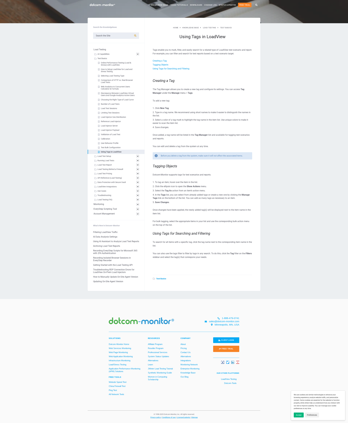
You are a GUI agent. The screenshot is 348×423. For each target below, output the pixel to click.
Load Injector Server (109, 126)
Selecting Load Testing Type (112, 76)
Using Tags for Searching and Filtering (171, 68)
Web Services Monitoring (120, 348)
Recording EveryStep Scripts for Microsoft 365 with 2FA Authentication (115, 251)
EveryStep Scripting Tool (105, 209)
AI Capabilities (103, 54)
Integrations (186, 360)
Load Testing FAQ (104, 200)
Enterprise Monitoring (190, 368)
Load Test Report (104, 165)
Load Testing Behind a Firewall (110, 169)
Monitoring (99, 204)
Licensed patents (183, 417)
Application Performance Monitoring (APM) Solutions (124, 369)
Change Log (210, 5)
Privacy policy (155, 417)
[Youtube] (237, 362)
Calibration (105, 139)
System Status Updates (158, 356)
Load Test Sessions (109, 108)
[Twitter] (227, 362)
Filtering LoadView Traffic (105, 232)
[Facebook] (222, 362)
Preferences (312, 415)
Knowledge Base (159, 5)
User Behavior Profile (109, 143)
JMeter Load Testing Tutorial (160, 368)
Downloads (196, 5)
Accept (299, 415)
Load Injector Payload (110, 130)
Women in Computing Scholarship (157, 378)
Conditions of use (169, 417)
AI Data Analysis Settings (105, 236)
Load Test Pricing (104, 173)
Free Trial (244, 5)
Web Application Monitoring (121, 356)
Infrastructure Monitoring (119, 360)
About (183, 344)
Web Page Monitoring (118, 352)
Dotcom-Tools (230, 383)
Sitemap (194, 417)
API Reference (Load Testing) (109, 178)
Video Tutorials (179, 5)
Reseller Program (156, 348)
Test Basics (161, 279)
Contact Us (186, 352)
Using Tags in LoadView (111, 152)
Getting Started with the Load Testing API (113, 265)
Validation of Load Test (110, 134)
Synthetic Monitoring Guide (160, 373)
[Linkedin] (232, 362)
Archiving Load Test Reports (106, 246)
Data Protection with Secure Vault (111, 182)
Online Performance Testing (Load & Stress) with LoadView (116, 64)
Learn (150, 364)
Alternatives (153, 360)
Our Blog (184, 377)
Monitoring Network (189, 364)
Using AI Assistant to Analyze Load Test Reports (116, 241)
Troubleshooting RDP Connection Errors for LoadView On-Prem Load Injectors (113, 270)
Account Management (104, 213)
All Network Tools (116, 394)
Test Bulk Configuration (111, 147)
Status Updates (227, 5)
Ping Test (113, 390)
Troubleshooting (104, 195)
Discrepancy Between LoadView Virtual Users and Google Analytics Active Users (118, 94)
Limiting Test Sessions (110, 113)
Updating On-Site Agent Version (108, 281)
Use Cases (101, 191)
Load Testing (100, 49)
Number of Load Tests (110, 104)
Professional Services (157, 352)
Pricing (184, 348)
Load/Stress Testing (117, 364)
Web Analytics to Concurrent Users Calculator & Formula (115, 88)
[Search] (135, 35)
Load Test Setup (104, 156)
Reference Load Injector (111, 121)
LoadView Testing (228, 379)
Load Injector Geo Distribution (113, 117)
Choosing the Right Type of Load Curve (117, 100)
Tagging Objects (160, 64)
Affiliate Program (155, 344)
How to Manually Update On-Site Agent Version (115, 277)
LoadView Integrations (107, 186)
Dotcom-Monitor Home (119, 344)
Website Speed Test (117, 382)
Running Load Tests (105, 160)
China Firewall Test (117, 386)
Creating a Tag (160, 60)
